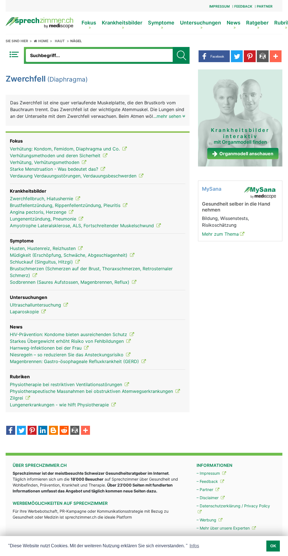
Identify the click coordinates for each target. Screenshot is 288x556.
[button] (214, 56)
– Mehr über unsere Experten (224, 528)
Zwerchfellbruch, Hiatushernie (42, 198)
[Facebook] (11, 431)
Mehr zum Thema (220, 234)
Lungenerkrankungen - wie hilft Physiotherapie (60, 405)
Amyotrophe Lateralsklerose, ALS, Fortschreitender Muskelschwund (82, 225)
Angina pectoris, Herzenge (39, 212)
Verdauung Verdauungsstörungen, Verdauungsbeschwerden (74, 176)
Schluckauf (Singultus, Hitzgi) (42, 262)
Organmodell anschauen (246, 153)
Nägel (76, 41)
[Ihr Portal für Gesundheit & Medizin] (39, 22)
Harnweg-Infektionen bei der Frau (46, 348)
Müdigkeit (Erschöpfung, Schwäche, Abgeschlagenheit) (69, 255)
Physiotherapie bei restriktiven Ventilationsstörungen (66, 384)
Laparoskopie (25, 311)
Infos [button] (194, 545)
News (233, 23)
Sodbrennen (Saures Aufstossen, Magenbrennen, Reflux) (70, 282)
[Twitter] (21, 431)
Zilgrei (17, 398)
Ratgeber (257, 23)
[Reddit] (64, 431)
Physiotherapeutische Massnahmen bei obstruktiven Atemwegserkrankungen (92, 391)
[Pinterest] (32, 431)
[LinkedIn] (43, 431)
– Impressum (209, 473)
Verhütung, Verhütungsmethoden (45, 162)
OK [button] (273, 546)
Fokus (89, 23)
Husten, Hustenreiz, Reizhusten (43, 248)
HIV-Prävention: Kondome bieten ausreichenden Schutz (69, 334)
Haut (60, 41)
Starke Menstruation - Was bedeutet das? (55, 169)
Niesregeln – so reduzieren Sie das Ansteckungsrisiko (67, 354)
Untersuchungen (200, 23)
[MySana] (260, 192)
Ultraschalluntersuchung (36, 305)
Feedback (243, 6)
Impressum (219, 6)
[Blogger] (53, 431)
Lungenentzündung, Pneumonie (44, 219)
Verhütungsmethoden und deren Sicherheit (56, 155)
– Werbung (207, 519)
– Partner (205, 489)
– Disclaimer (208, 497)
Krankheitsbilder (122, 23)
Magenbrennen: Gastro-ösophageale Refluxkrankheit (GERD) (75, 361)
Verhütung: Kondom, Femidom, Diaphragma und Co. (65, 149)
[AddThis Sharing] (85, 431)
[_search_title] (181, 55)
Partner (265, 6)
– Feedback (208, 481)
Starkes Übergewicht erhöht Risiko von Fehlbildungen (67, 341)
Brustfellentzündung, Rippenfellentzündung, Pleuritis (66, 205)
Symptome (161, 23)
